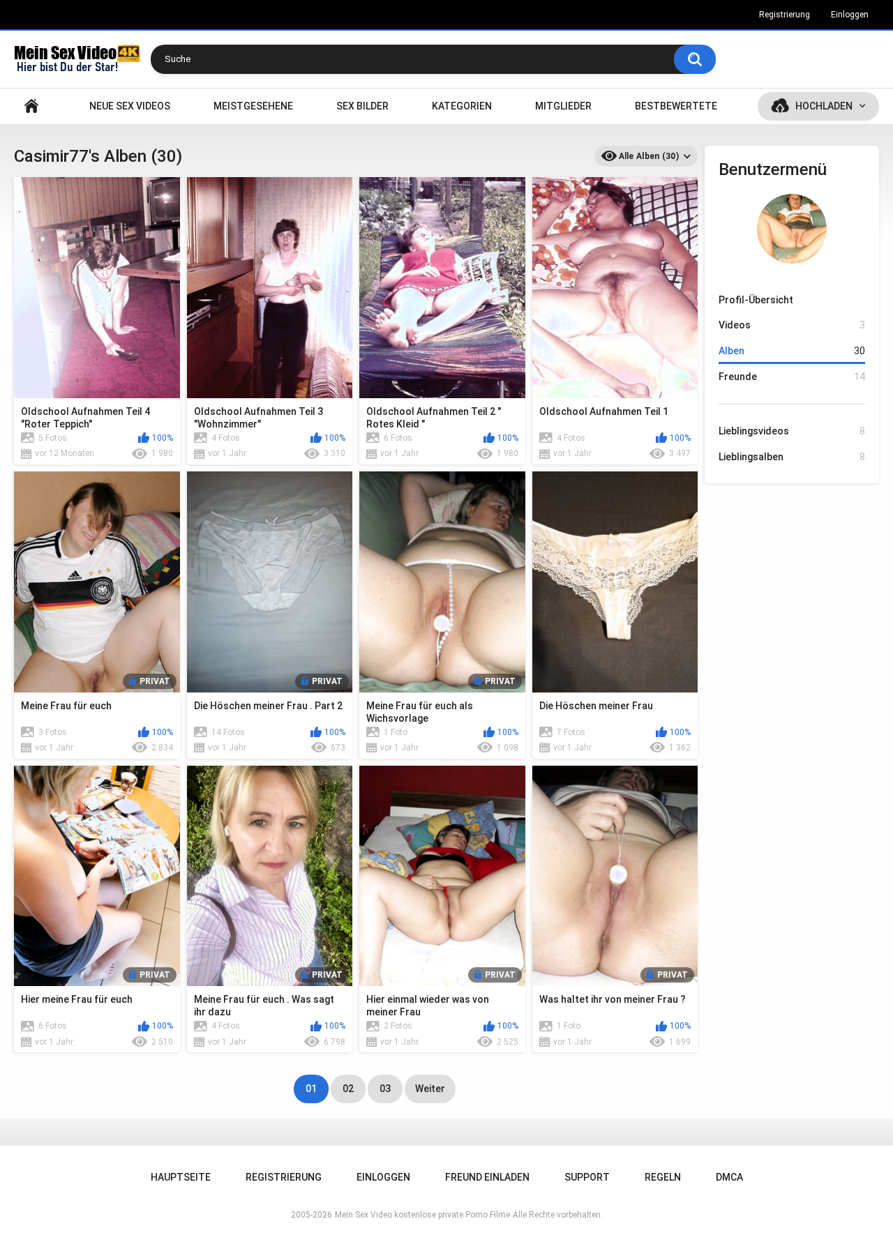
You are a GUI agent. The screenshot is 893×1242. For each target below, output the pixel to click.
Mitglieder (563, 106)
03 (385, 1088)
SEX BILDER (362, 106)
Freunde (792, 376)
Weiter (430, 1088)
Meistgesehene (253, 106)
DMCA (729, 1177)
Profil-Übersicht (756, 299)
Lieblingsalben (792, 456)
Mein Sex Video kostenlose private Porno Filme (422, 1215)
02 (348, 1088)
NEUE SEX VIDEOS (129, 106)
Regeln (663, 1177)
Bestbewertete (676, 106)
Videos (792, 325)
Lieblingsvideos (792, 431)
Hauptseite (31, 106)
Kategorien (462, 106)
